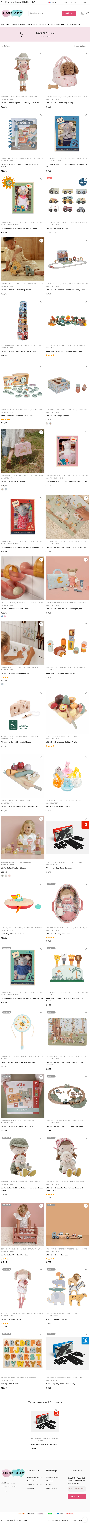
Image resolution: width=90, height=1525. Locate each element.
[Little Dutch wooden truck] (67, 1224)
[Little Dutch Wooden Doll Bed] (22, 1224)
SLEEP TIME (21, 24)
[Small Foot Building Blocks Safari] (67, 643)
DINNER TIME (31, 24)
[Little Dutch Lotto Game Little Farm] (22, 1096)
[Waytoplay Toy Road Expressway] (67, 1353)
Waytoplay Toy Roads (74, 862)
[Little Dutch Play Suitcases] (22, 451)
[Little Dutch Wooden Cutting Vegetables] (22, 776)
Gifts (48, 36)
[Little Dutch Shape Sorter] (67, 385)
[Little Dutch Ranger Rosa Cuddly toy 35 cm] (22, 72)
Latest (83, 46)
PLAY (57, 24)
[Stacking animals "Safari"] (67, 1289)
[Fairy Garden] (47, 423)
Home (42, 36)
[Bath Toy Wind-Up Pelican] (22, 903)
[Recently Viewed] (84, 1519)
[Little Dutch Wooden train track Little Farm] (67, 1096)
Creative (8, 158)
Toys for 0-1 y (24, 222)
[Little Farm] (2, 875)
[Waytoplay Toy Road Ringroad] (67, 837)
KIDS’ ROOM (72, 24)
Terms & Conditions (34, 1484)
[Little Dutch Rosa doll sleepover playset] (67, 578)
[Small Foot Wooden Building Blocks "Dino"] (67, 321)
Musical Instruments (12, 1056)
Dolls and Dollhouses (13, 97)
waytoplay (53, 864)
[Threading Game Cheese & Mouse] (22, 712)
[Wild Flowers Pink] (9, 875)
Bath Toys (11, 603)
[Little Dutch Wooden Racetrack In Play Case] (67, 259)
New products (27, 97)
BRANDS (63, 24)
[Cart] (82, 13)
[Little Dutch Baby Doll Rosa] (67, 903)
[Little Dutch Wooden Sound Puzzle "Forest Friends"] (67, 1032)
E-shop (64, 2)
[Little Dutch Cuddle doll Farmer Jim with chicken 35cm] (22, 1157)
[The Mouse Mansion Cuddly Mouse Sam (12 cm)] (22, 968)
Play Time (37, 97)
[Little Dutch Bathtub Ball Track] (22, 578)
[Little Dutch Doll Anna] (22, 1289)
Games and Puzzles (12, 410)
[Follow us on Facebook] (2, 1491)
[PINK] (5, 616)
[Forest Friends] (50, 423)
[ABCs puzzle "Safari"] (22, 1353)
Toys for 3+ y (75, 222)
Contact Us (85, 2)
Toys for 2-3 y (35, 158)
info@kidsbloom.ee (8, 1483)
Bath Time (4, 603)
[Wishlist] (41, 54)
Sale (58, 222)
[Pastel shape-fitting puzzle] (67, 776)
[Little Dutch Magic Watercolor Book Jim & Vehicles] (22, 134)
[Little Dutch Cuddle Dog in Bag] (67, 72)
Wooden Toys (82, 345)
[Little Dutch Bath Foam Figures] (22, 643)
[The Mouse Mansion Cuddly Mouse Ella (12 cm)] (67, 451)
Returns (49, 1484)
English (53, 2)
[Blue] (2, 616)
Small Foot (54, 348)
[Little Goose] (6, 875)
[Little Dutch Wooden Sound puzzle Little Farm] (67, 517)
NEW (2, 24)
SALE (79, 24)
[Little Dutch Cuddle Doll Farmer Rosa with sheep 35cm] (67, 1157)
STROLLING (50, 24)
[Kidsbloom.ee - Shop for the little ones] (12, 13)
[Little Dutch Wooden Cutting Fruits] (67, 712)
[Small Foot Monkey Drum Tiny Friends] (22, 1032)
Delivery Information (34, 1477)
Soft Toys (44, 97)
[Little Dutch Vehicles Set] (67, 198)
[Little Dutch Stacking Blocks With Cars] (22, 321)
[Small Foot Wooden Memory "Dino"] (22, 385)
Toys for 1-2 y (80, 97)
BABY (7, 24)
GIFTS (14, 24)
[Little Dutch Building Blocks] (22, 837)
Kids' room (16, 476)
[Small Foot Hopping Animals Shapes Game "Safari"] (67, 968)
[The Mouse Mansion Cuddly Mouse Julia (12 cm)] (22, 517)
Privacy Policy (32, 1481)
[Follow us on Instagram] (6, 1491)
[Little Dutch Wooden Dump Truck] (22, 259)
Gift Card (30, 1488)
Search (66, 13)
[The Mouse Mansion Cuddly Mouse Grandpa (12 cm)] (67, 134)
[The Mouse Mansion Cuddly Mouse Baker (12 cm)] (22, 198)
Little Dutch (9, 99)
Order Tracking (51, 1488)
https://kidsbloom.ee (8, 1486)
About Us (73, 2)
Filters (7, 46)
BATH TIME (41, 24)
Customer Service (52, 1477)
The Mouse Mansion (57, 161)
